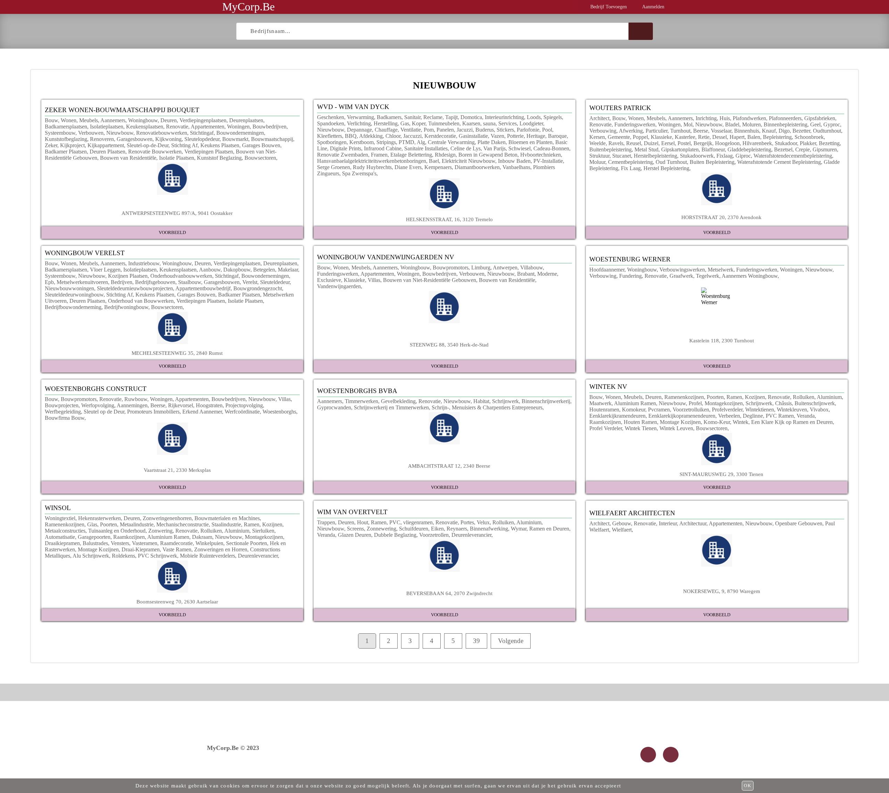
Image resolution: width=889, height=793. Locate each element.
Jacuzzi (465, 130)
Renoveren (102, 139)
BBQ (351, 136)
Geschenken (330, 117)
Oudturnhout (827, 131)
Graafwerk (681, 276)
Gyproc (831, 124)
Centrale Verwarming (451, 142)
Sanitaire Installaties (426, 148)
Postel (684, 143)
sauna (489, 123)
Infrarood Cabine (382, 148)
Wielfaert (622, 530)
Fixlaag (724, 156)
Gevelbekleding (398, 401)
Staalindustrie (226, 524)
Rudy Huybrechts (372, 167)
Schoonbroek (809, 137)
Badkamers (389, 117)
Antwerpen (505, 267)
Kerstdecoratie (440, 136)
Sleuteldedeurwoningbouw (74, 295)
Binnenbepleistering (785, 124)
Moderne (547, 274)
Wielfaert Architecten (632, 513)
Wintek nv (608, 386)
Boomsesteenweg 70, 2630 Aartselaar (177, 601)
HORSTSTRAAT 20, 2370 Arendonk (721, 217)
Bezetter (801, 131)
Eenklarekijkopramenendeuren (681, 416)
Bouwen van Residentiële (128, 158)
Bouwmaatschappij (272, 139)
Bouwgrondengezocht (257, 288)
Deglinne (753, 416)
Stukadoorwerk (697, 156)
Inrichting (706, 118)
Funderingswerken (634, 124)
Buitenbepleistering (610, 149)
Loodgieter (531, 123)
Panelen (445, 130)
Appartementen (207, 127)
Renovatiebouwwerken (161, 133)
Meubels (88, 120)
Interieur (668, 523)
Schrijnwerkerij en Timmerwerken (391, 407)
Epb (49, 282)
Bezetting (829, 143)
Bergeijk (702, 143)
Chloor (392, 136)
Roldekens (123, 556)
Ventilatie (410, 130)
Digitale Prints (345, 148)
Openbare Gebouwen (798, 523)
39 (476, 640)
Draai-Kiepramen (141, 549)
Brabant (525, 274)
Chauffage (386, 130)
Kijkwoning (168, 139)
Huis (725, 118)
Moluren (751, 124)
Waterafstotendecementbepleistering (793, 156)
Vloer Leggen (105, 270)
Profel (695, 403)
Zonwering (160, 531)
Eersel (668, 143)
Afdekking (371, 136)
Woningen (238, 127)
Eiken (437, 529)
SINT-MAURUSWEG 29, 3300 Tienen (721, 474)
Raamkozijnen (605, 422)
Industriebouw (143, 263)
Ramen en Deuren (549, 529)
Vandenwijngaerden (339, 286)
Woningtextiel (60, 518)
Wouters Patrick (620, 107)
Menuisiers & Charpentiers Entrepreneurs (497, 407)
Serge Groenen (333, 167)
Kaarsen (471, 123)
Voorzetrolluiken (691, 409)
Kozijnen (755, 397)
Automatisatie (60, 537)
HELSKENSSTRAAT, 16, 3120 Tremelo (449, 219)
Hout (362, 522)
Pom (429, 130)
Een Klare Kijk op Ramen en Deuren (792, 422)
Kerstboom (361, 142)
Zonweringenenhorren (167, 518)
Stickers (505, 130)
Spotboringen (332, 142)
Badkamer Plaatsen (66, 152)
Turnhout (680, 131)
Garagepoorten (94, 537)
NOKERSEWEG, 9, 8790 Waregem (721, 591)
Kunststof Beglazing (219, 158)
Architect (599, 118)
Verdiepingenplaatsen (203, 120)
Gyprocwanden (334, 407)
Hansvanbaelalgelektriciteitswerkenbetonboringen (371, 161)
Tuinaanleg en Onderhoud (117, 531)
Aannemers (112, 120)
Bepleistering (777, 137)
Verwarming (360, 117)
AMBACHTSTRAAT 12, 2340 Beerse (449, 466)
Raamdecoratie (176, 543)
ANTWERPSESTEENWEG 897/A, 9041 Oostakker (177, 213)
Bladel (732, 124)
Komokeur (633, 409)
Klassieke (661, 137)
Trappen (326, 522)
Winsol (58, 507)
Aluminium (829, 397)
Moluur (597, 162)
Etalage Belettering (411, 155)
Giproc (743, 156)
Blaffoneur (713, 149)
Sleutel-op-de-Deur (147, 145)
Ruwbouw (135, 399)
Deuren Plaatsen (107, 152)
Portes (467, 522)
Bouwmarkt (235, 139)
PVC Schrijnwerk (157, 556)
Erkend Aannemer (202, 412)
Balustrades (95, 543)
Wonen (68, 120)
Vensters (120, 543)
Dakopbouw (236, 270)
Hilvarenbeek (757, 143)
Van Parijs (494, 148)
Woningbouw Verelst (85, 253)
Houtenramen (604, 409)
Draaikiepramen (62, 543)
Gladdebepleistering (749, 149)
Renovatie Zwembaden (342, 155)
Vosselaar (721, 131)
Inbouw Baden (514, 161)
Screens (355, 529)
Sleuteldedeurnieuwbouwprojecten (135, 288)
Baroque (557, 136)
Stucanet (621, 156)
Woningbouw (143, 120)
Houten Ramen (640, 422)
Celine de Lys (465, 148)
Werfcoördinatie (242, 412)
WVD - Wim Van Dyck (353, 106)
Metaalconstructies (65, 531)
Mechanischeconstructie (182, 524)
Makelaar (288, 270)
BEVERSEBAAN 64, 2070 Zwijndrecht (449, 593)
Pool (547, 130)
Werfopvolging (97, 405)
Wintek (740, 422)
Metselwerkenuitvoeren (82, 282)
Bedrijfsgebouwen (155, 282)
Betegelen (264, 270)
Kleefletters (329, 136)
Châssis (783, 403)
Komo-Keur (717, 422)
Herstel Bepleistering (666, 168)
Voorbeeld (172, 232)
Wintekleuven (792, 409)
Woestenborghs (279, 412)
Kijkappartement (106, 145)
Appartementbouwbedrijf (203, 288)
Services (507, 123)
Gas (404, 123)
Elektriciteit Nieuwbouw (468, 161)
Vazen (497, 136)
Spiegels (552, 117)
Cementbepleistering (630, 162)
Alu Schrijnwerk (91, 556)
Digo (784, 131)
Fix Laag (631, 168)
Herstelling (386, 123)
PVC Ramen (780, 416)
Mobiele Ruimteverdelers (207, 556)
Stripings (386, 142)
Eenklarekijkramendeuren (617, 416)
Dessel (719, 137)
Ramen (734, 397)
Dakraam (202, 537)
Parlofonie (528, 130)
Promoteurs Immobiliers (153, 412)
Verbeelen (729, 416)
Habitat (481, 401)
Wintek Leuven (676, 428)
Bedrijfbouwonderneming (73, 307)
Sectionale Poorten (246, 543)
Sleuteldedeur (275, 282)
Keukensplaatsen (144, 127)
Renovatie (177, 127)
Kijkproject (72, 145)
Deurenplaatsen (246, 120)
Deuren (168, 120)
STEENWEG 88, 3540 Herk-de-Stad (449, 345)
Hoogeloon (727, 143)
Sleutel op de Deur (104, 412)
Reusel (633, 143)
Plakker (808, 143)
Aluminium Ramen (635, 403)
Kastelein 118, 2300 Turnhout (721, 340)
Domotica (471, 117)
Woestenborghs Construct (96, 388)
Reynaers (457, 529)
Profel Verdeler (605, 428)
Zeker (51, 145)
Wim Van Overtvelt (352, 512)
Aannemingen (132, 405)
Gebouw (621, 523)
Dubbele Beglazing (395, 535)
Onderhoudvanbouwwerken (181, 276)
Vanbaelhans (516, 167)
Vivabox (819, 409)
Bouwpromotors (450, 267)
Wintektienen (759, 409)
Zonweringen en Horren (220, 549)
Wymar (518, 529)
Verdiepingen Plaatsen (208, 152)
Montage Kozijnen (680, 422)
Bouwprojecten (61, 405)
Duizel (651, 143)
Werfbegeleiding (63, 412)
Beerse (700, 131)
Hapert (737, 137)
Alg (421, 142)
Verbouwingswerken (682, 270)
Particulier (656, 131)
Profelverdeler (727, 409)
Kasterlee (685, 137)
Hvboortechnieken (540, 155)
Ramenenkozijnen (684, 397)
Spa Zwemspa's (359, 173)
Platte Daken (491, 142)
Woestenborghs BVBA (357, 390)
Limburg (480, 267)
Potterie (515, 136)
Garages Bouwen (261, 145)
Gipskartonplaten (680, 149)
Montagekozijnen (724, 403)
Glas (92, 524)
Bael (434, 161)
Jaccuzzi (412, 136)
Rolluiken (803, 397)
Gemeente (619, 137)
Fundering (630, 276)
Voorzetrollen (434, 535)
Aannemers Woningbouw (750, 276)
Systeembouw (60, 133)
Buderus (484, 130)
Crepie (802, 149)
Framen (379, 155)
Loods (534, 117)
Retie (703, 137)
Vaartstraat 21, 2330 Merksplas (177, 470)
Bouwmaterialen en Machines (227, 518)
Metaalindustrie (136, 524)
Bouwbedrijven (269, 127)
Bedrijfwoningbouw (126, 307)
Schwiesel (519, 148)
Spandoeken (330, 123)
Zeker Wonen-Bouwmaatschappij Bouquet (122, 110)
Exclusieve (329, 280)
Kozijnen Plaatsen (128, 276)
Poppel (640, 137)
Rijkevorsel (180, 405)
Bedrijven (121, 282)
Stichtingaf (202, 133)
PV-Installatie (548, 161)
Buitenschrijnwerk (815, 403)
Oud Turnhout (671, 162)
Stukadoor (786, 143)
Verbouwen (90, 133)
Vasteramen (144, 543)
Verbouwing (602, 131)
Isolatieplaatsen (106, 127)
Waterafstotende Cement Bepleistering (779, 162)
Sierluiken (263, 531)
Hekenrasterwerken (99, 518)
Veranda (806, 416)
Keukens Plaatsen (219, 145)
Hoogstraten (209, 405)
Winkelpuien (209, 543)
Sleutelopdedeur (201, 139)
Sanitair (412, 117)
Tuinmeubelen (443, 123)
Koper (418, 123)
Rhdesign (445, 155)
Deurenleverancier (258, 556)
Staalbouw (189, 282)
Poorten (715, 397)
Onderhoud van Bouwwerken (141, 301)
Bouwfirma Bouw (64, 418)
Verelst (249, 282)
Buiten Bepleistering (712, 162)
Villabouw (531, 267)
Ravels (615, 143)
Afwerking (631, 131)
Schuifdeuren (413, 529)
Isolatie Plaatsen (176, 158)
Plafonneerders (785, 118)
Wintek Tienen (641, 428)
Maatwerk (600, 403)
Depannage (359, 130)
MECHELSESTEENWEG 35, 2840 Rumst (177, 353)
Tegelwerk (707, 276)
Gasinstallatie (473, 136)
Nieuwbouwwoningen (69, 288)
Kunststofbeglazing (66, 139)
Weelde (597, 143)
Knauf (769, 131)
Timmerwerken (361, 401)
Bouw (51, 120)
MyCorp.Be (248, 6)
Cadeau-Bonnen (551, 148)
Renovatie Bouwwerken (155, 152)
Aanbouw (210, 270)
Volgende (510, 640)
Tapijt (451, 117)
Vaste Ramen (177, 549)
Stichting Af (184, 145)
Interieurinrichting (504, 117)
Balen (753, 137)
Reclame (432, 117)
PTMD (406, 142)
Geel (815, 124)
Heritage (535, 136)
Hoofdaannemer (606, 270)
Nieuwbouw (119, 133)
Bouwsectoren (260, 158)
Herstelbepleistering (655, 156)
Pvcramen (659, 409)
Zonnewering (381, 529)
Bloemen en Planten (530, 142)
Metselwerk (720, 270)
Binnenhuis (746, 131)
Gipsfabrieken (819, 118)
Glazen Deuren (354, 535)
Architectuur (692, 523)
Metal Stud (646, 149)
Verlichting (359, 123)
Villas (374, 280)
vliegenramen (418, 522)
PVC (394, 522)
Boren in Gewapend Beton (487, 155)
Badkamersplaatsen (66, 127)
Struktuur (599, 156)
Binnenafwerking (489, 529)
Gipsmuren (825, 149)
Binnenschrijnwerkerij (546, 401)
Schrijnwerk (505, 401)
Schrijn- (440, 407)
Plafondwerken (749, 118)
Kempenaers (438, 167)
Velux (483, 522)
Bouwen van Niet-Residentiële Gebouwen (429, 280)
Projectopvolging (244, 405)
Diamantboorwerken (477, 167)
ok (747, 785)
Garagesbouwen (134, 139)
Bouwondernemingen (240, 133)
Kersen (597, 137)
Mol (687, 124)
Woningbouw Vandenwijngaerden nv (385, 257)
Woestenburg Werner (630, 259)
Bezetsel (783, 149)
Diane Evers (408, 167)
